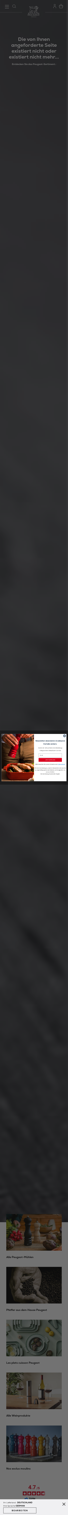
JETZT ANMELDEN (50, 759)
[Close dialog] (64, 735)
